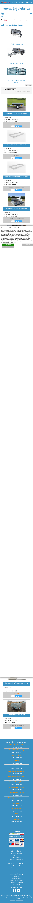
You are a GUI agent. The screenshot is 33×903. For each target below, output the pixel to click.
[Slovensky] (9, 2)
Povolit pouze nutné (8, 246)
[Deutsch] (5, 2)
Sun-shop (12, 900)
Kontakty (21, 2)
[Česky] (2, 2)
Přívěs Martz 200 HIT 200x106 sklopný (16, 113)
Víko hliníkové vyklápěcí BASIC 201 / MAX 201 (17, 683)
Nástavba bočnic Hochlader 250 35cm (16, 208)
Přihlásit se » (28, 2)
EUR (16, 2)
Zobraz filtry (28, 85)
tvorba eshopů (19, 900)
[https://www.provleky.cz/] (16, 10)
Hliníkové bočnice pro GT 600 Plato (16, 145)
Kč (12, 2)
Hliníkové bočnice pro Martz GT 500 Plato (16, 176)
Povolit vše (8, 244)
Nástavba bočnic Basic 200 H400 (16, 715)
